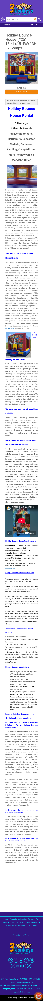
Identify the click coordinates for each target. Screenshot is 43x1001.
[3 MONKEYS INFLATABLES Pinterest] (18, 966)
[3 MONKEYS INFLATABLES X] (16, 960)
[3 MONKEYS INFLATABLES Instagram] (13, 966)
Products (13, 919)
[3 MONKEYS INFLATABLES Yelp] (26, 960)
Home (6, 919)
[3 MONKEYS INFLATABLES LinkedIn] (32, 960)
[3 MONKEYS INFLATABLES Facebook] (10, 960)
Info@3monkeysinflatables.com (21, 982)
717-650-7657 (36, 25)
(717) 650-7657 (34, 979)
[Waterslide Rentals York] (31, 430)
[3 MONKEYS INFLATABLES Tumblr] (24, 966)
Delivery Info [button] (33, 919)
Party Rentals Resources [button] (15, 926)
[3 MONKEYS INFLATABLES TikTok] (29, 966)
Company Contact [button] (32, 922)
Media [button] (5, 922)
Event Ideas (32, 926)
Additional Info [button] (16, 922)
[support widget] (38, 996)
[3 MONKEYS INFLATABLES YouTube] (21, 960)
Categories (22, 919)
